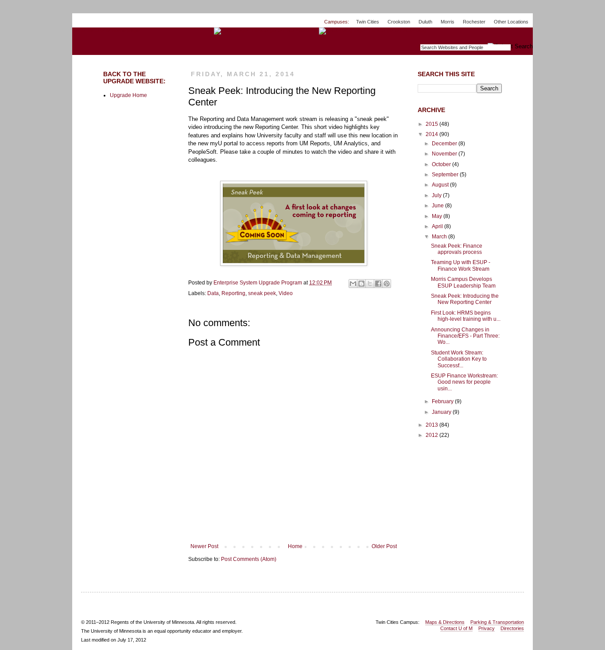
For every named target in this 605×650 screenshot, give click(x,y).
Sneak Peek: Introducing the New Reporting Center (465, 299)
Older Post (384, 546)
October (442, 164)
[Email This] (353, 283)
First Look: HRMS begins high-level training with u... (465, 316)
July (437, 195)
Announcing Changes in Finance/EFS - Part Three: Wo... (465, 336)
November (445, 154)
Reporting (233, 293)
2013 (432, 425)
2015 (432, 124)
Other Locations (511, 21)
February (443, 401)
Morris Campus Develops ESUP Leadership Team (463, 282)
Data (213, 293)
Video (286, 293)
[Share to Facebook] (378, 283)
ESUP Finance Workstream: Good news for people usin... (464, 382)
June (438, 205)
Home (295, 546)
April (438, 226)
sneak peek (262, 293)
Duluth (425, 21)
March (440, 237)
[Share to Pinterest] (386, 283)
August (441, 185)
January (442, 412)
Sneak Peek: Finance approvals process (456, 249)
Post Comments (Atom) (248, 559)
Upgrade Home (128, 95)
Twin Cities (367, 21)
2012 (432, 435)
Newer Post (204, 546)
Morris (447, 21)
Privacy (486, 628)
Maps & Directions (445, 622)
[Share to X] (369, 283)
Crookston (399, 21)
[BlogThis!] (361, 283)
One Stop (512, 35)
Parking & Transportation (497, 622)
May (437, 216)
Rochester (474, 21)
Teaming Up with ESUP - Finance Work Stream (460, 265)
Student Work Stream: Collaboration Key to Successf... (459, 359)
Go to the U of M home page (106, 30)
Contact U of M (456, 628)
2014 (432, 134)
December (445, 143)
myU (478, 35)
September (446, 174)
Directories (512, 628)
